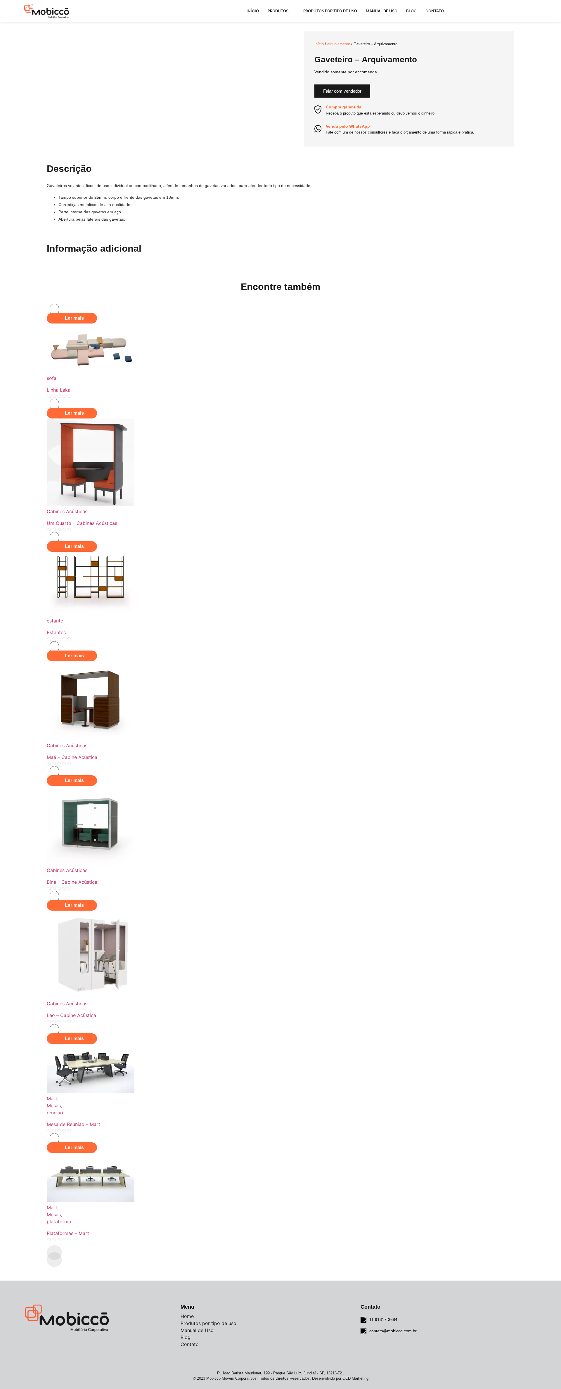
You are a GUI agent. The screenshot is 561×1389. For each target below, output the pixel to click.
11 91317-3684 (383, 1319)
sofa (51, 378)
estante (55, 621)
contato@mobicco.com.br (393, 1331)
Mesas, (54, 1105)
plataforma (59, 1221)
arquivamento (338, 44)
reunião (55, 1112)
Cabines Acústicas (67, 511)
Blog (411, 10)
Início (253, 10)
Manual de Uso (381, 10)
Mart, (52, 1098)
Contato (434, 10)
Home (187, 1316)
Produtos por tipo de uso (330, 10)
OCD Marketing (355, 1378)
